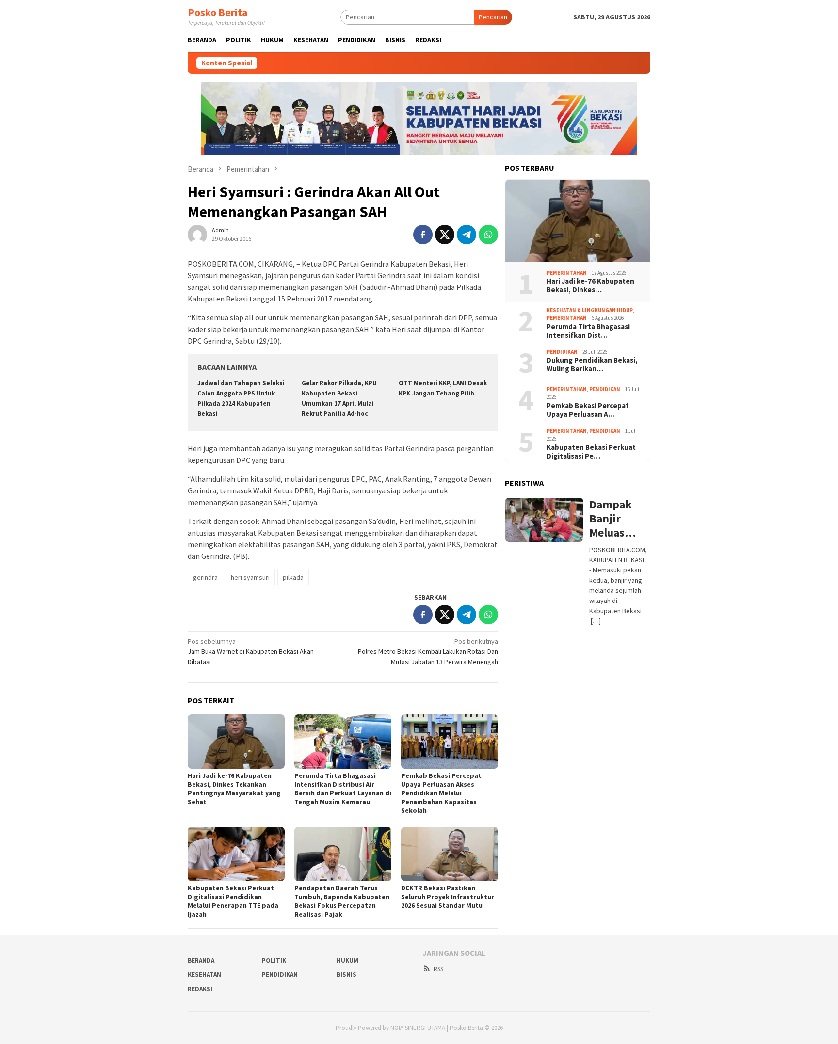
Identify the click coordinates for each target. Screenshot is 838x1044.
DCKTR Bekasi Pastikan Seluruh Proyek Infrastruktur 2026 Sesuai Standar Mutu (447, 897)
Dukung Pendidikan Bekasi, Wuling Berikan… (592, 364)
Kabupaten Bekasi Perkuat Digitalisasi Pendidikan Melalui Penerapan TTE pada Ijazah (233, 901)
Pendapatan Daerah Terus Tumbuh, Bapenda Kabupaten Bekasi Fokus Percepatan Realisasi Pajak (341, 901)
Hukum (347, 960)
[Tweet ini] (444, 234)
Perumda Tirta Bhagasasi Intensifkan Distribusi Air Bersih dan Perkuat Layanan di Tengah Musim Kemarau (342, 788)
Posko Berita (218, 12)
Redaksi (200, 989)
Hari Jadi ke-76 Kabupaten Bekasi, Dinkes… (590, 285)
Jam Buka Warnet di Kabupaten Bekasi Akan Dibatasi (251, 651)
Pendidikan (562, 351)
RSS (438, 969)
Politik (274, 960)
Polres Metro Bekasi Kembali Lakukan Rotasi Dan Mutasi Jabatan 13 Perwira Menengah (428, 651)
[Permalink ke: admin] (197, 233)
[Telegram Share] (466, 234)
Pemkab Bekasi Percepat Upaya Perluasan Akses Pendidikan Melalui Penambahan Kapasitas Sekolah (441, 793)
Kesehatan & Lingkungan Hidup (590, 310)
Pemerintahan (567, 272)
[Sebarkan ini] (423, 234)
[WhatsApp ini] (488, 234)
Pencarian (493, 17)
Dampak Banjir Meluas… (612, 518)
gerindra (205, 577)
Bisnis (346, 974)
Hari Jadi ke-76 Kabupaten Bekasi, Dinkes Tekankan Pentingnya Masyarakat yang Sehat (234, 788)
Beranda (201, 960)
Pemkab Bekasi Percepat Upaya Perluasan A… (588, 410)
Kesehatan (204, 974)
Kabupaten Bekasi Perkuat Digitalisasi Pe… (591, 451)
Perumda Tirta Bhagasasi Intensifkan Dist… (588, 331)
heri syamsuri (250, 577)
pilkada (293, 577)
